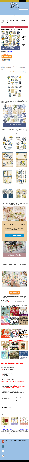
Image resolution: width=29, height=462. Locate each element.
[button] (15, 224)
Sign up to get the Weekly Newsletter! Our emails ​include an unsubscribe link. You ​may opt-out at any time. (14, 238)
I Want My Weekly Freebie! (14, 235)
